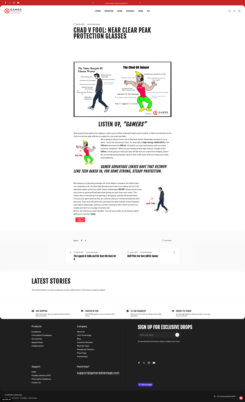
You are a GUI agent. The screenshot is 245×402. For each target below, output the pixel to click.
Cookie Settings (32, 398)
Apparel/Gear (37, 342)
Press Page (81, 353)
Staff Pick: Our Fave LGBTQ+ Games (142, 256)
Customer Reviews (85, 342)
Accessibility (23, 398)
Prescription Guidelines (41, 379)
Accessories (37, 339)
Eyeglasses (36, 331)
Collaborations (38, 346)
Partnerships (82, 356)
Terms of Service (14, 398)
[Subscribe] (177, 335)
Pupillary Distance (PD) (41, 375)
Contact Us (36, 382)
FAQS (34, 372)
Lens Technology (84, 335)
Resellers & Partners (85, 349)
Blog (79, 339)
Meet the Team (83, 346)
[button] (241, 398)
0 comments (168, 240)
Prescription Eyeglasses (42, 335)
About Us (81, 331)
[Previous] (93, 2)
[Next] (140, 2)
